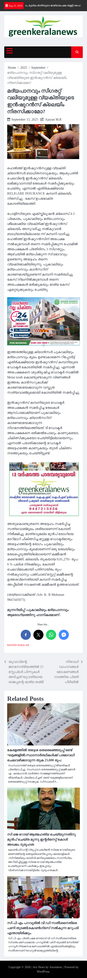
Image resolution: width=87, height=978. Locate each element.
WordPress (43, 971)
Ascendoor (55, 967)
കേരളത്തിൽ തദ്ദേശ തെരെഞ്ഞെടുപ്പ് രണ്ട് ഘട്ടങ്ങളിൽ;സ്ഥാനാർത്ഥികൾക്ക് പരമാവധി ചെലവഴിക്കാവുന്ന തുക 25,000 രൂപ (41, 755)
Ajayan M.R (53, 119)
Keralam (23, 645)
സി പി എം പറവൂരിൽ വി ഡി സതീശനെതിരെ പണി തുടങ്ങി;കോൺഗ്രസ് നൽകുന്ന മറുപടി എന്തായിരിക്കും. (43, 928)
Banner (12, 645)
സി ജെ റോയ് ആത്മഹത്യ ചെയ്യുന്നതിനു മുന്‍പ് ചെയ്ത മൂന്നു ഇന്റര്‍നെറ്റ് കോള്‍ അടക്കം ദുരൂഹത (41, 839)
